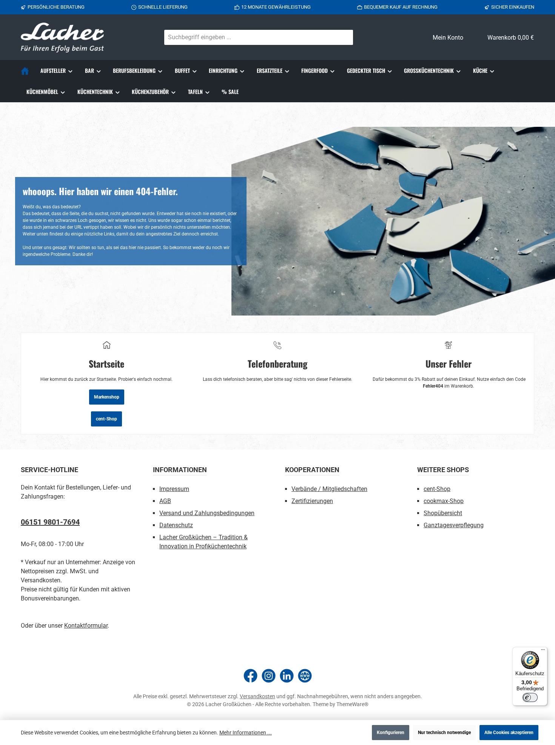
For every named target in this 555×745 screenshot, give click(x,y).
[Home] (28, 70)
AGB (165, 501)
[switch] (530, 697)
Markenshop (106, 397)
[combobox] (249, 37)
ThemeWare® (352, 704)
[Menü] (542, 651)
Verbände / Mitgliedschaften (329, 489)
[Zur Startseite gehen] (62, 37)
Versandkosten (257, 696)
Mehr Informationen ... (245, 733)
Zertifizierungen (312, 501)
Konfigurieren (390, 732)
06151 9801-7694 (50, 521)
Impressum (174, 489)
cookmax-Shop (444, 501)
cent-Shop (106, 419)
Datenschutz (176, 525)
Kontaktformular (86, 625)
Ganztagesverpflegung (454, 525)
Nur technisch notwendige (444, 732)
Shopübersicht (443, 513)
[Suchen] (344, 37)
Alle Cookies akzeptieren (508, 732)
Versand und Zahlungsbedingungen (206, 513)
